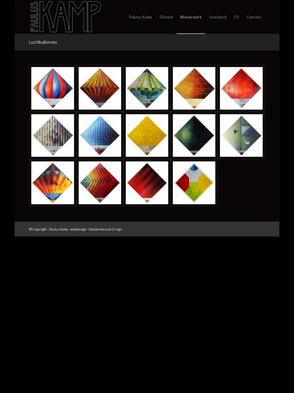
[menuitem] (140, 17)
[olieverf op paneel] (52, 88)
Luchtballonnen (43, 41)
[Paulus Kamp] (65, 17)
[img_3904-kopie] (147, 135)
